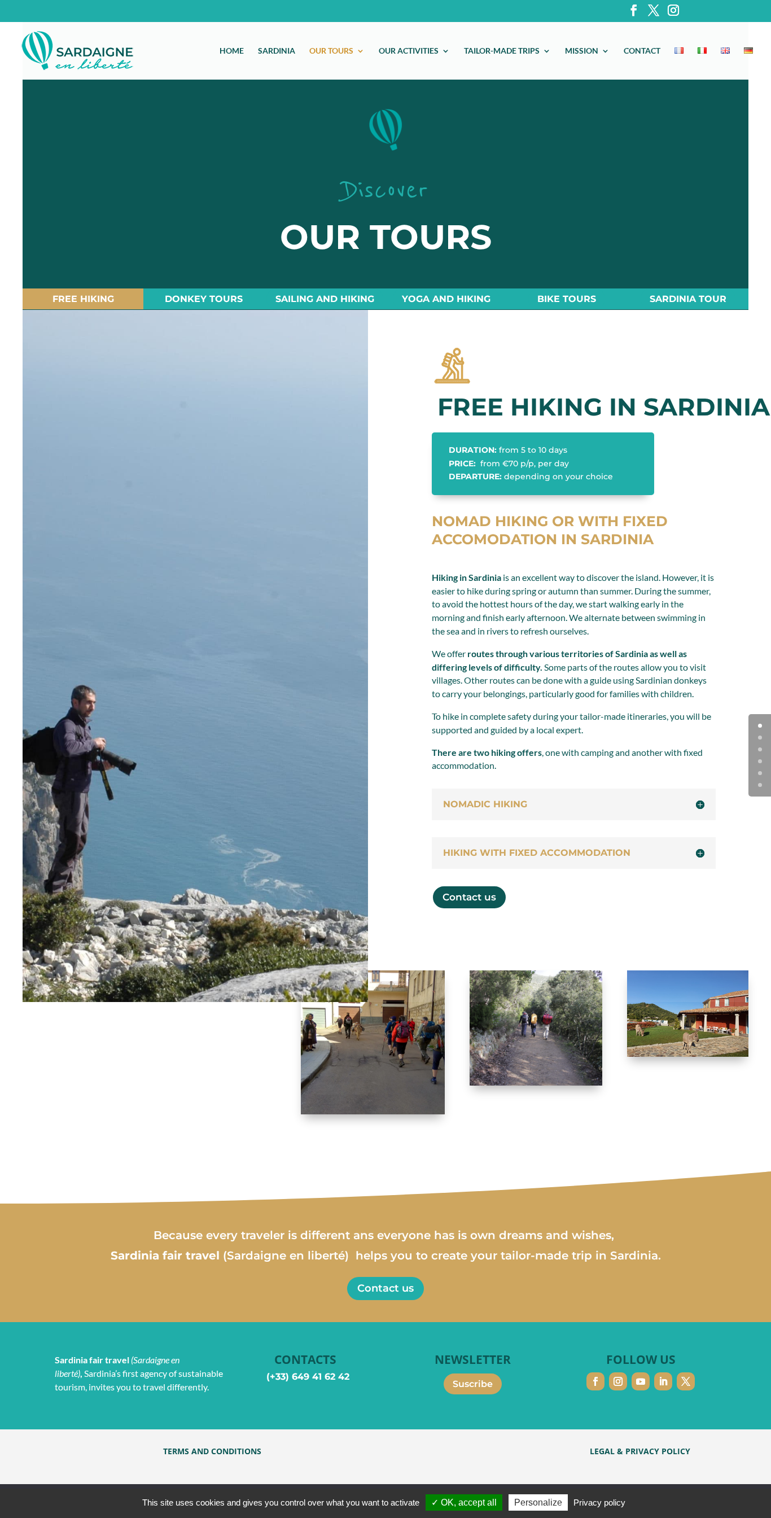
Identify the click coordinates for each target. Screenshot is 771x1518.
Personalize (538, 1502)
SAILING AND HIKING (324, 299)
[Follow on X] (686, 1381)
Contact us (469, 897)
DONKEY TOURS (204, 299)
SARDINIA (276, 51)
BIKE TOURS (566, 299)
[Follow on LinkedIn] (663, 1381)
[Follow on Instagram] (618, 1381)
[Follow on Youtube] (641, 1381)
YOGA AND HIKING (446, 299)
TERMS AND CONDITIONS (212, 1451)
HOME (232, 51)
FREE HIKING (83, 299)
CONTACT (642, 51)
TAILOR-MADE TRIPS (502, 51)
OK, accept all (468, 1502)
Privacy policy (599, 1502)
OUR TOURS (331, 51)
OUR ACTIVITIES (409, 51)
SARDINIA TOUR (688, 299)
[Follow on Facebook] (595, 1381)
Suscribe (473, 1384)
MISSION (581, 51)
